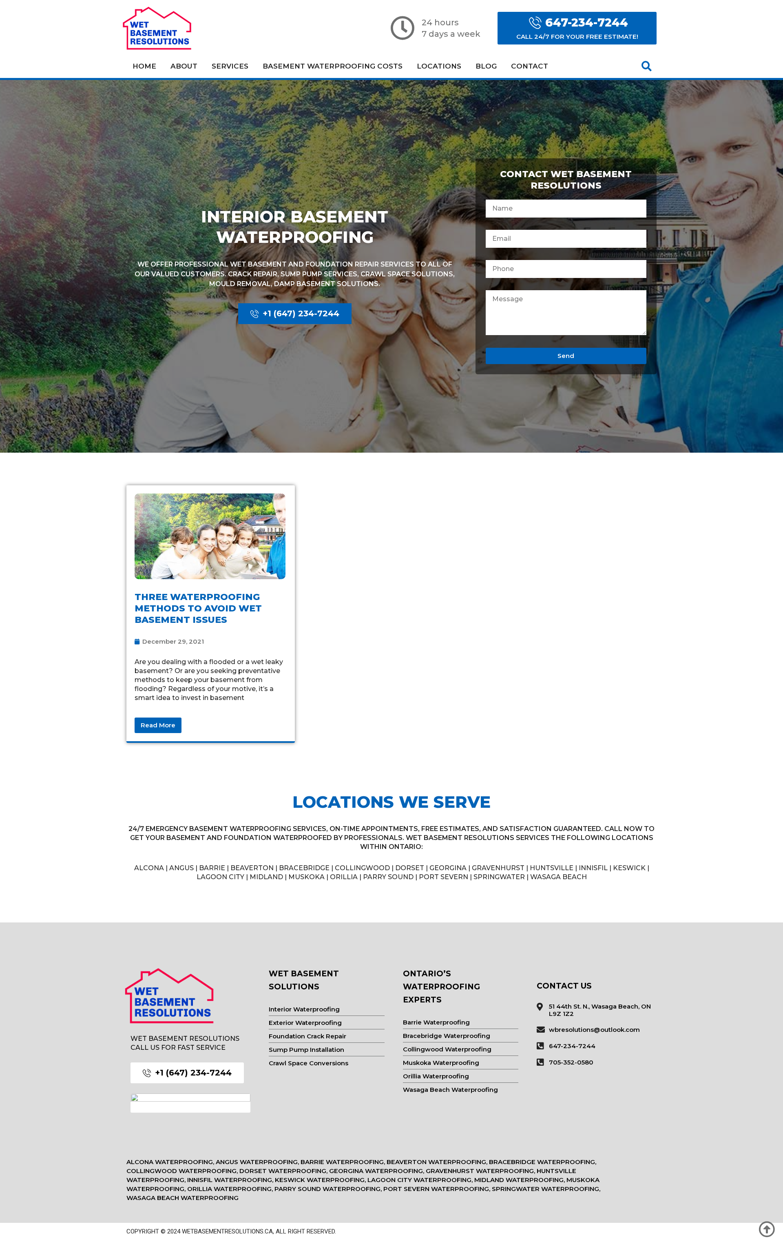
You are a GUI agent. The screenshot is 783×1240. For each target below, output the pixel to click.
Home (144, 66)
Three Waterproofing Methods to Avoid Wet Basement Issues (198, 608)
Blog (486, 66)
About (183, 66)
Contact (529, 66)
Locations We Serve (391, 802)
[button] (646, 66)
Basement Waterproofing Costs (333, 66)
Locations (439, 66)
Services (230, 66)
